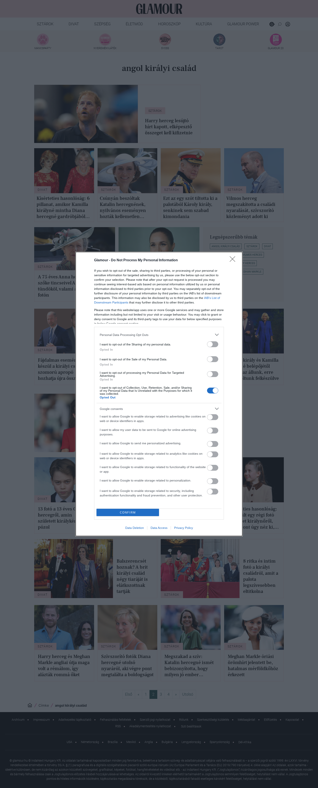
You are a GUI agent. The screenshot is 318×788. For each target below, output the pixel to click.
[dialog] (159, 394)
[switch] (212, 344)
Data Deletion (134, 528)
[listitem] (159, 334)
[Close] (234, 260)
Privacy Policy (183, 528)
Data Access (159, 528)
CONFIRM (128, 512)
